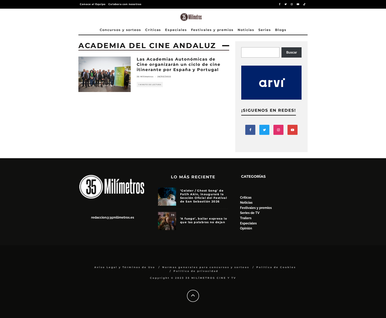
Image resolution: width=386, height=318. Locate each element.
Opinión (246, 228)
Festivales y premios (212, 30)
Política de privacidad (195, 271)
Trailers (246, 218)
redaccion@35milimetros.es (112, 217)
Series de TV (250, 213)
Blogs (280, 30)
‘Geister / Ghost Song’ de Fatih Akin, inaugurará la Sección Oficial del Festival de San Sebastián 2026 (203, 196)
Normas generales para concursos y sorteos (205, 267)
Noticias (246, 30)
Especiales (176, 30)
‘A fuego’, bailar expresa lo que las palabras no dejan (203, 220)
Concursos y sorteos (120, 30)
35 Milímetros (145, 76)
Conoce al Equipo (93, 4)
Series (264, 30)
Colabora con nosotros (124, 4)
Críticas (153, 30)
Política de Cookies (276, 267)
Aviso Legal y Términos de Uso (124, 267)
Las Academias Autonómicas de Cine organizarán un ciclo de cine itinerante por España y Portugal (179, 64)
